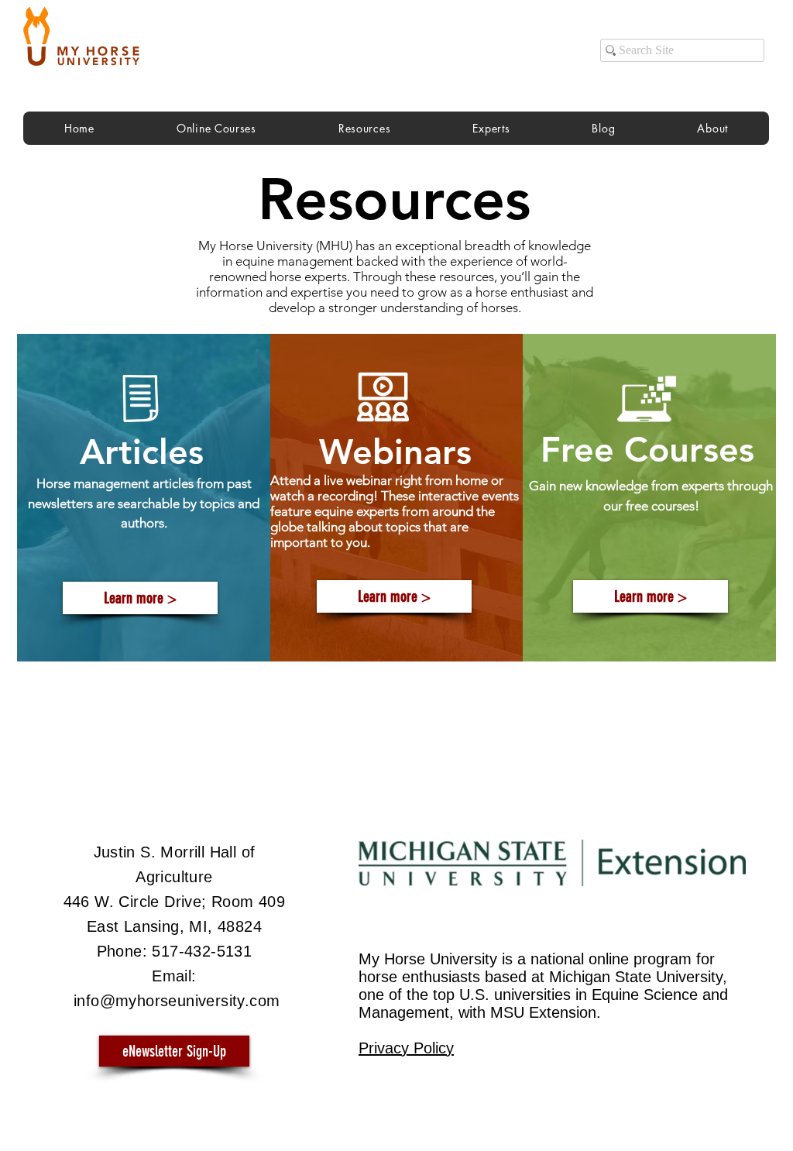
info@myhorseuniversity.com (177, 1000)
